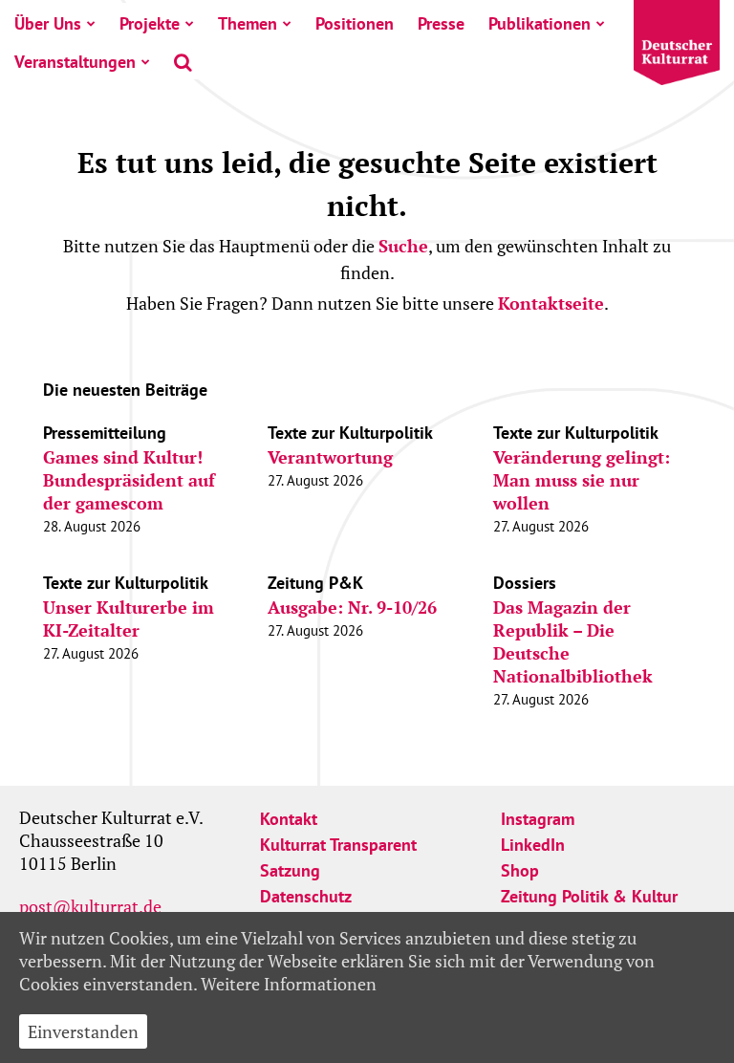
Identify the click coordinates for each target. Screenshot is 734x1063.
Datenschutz (306, 896)
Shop (520, 870)
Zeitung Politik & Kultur (589, 896)
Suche (403, 245)
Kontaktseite (551, 303)
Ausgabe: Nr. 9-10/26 (352, 607)
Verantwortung (330, 456)
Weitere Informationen (289, 983)
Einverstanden (83, 1031)
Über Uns (47, 23)
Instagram (537, 819)
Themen (247, 23)
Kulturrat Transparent (338, 845)
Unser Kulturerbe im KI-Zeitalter (128, 618)
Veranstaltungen (75, 62)
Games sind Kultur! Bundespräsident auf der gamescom (129, 479)
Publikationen (539, 23)
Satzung (290, 870)
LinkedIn (533, 845)
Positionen (354, 23)
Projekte (149, 23)
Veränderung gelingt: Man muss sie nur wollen (581, 479)
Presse (441, 23)
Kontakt (288, 819)
